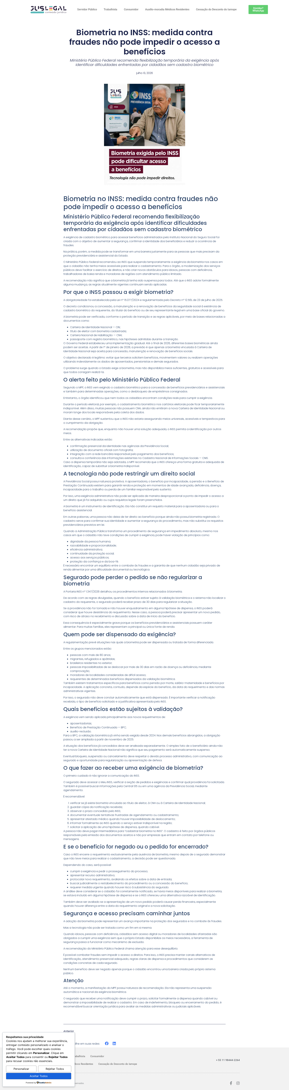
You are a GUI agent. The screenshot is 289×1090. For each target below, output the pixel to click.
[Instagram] (238, 1083)
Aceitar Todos (38, 1076)
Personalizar (21, 1068)
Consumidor (131, 9)
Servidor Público (87, 9)
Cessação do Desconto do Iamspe (216, 9)
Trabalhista (110, 9)
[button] (107, 1043)
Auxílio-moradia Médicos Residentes (167, 9)
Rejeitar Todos (55, 1068)
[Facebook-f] (231, 1083)
